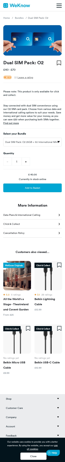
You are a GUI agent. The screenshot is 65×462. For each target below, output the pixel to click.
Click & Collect (11, 224)
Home (6, 17)
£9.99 (6, 372)
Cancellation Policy (13, 233)
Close (33, 456)
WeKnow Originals (14, 265)
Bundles (19, 17)
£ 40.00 (32, 174)
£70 (13, 69)
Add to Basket (32, 187)
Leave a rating (25, 77)
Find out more (11, 123)
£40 (5, 69)
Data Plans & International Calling (21, 215)
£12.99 (37, 309)
